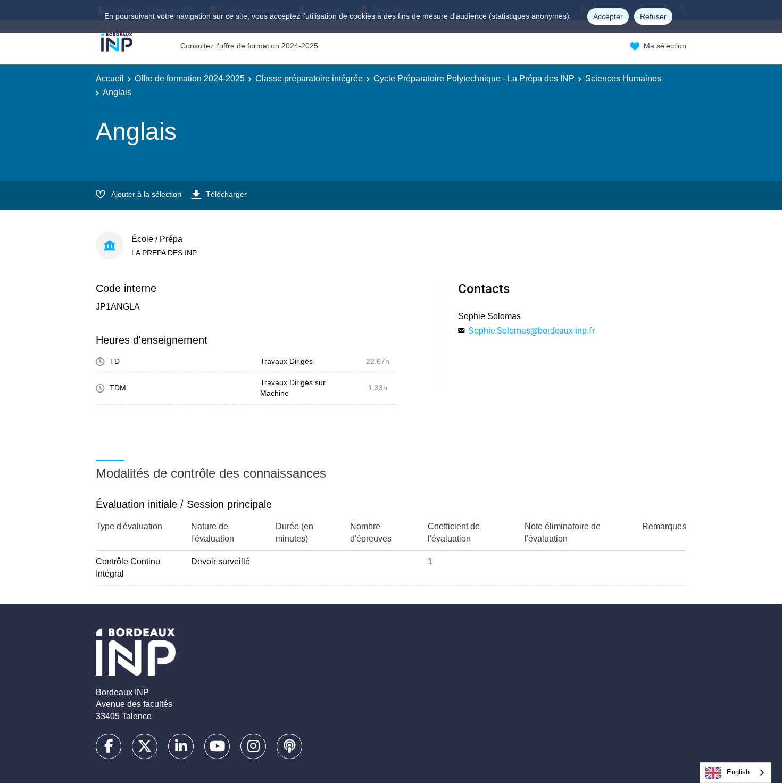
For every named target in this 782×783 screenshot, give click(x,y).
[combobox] (735, 772)
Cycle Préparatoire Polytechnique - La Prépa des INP (474, 78)
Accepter (608, 16)
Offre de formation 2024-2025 (190, 78)
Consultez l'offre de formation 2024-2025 (249, 45)
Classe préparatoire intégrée (309, 78)
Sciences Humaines (623, 78)
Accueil (110, 78)
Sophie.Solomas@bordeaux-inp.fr (532, 330)
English (738, 772)
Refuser (653, 16)
